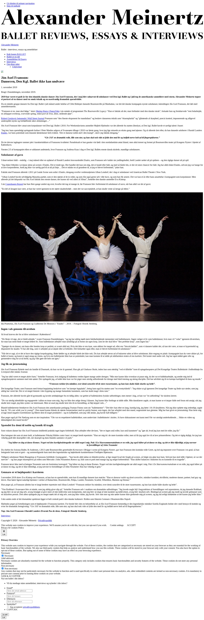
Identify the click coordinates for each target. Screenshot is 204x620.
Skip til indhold (13, 6)
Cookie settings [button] (117, 525)
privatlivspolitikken (31, 607)
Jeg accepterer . (25, 607)
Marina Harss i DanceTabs (47, 111)
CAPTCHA (12, 609)
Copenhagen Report (14, 184)
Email (10, 588)
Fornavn (11, 593)
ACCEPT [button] (131, 525)
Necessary (8, 556)
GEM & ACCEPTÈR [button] (10, 576)
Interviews (5, 516)
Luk (3, 617)
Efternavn (11, 599)
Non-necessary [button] (7, 566)
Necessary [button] (5, 553)
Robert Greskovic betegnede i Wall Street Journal (22, 118)
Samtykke (12, 604)
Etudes (4, 133)
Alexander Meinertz (10, 45)
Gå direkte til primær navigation (21, 3)
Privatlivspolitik (45, 520)
